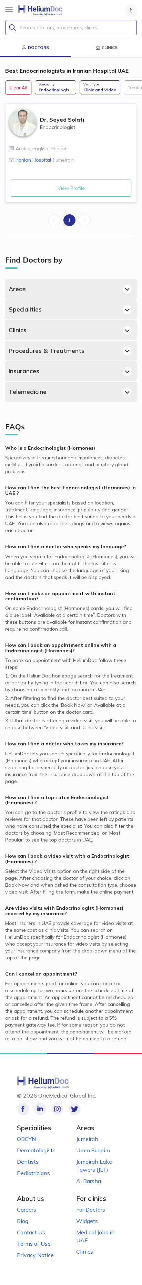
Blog (22, 1220)
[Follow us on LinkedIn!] (40, 1109)
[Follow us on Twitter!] (75, 1109)
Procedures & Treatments (46, 351)
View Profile (71, 188)
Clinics (18, 330)
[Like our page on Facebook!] (23, 1109)
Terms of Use (34, 1243)
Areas (17, 289)
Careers (26, 1209)
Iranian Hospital (45, 160)
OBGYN (26, 1138)
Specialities (25, 309)
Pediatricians (33, 1173)
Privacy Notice (35, 1255)
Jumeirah (87, 1138)
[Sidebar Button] (9, 9)
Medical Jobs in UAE (95, 1236)
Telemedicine (28, 392)
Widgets (87, 1220)
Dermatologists (36, 1150)
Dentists (28, 1161)
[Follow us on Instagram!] (57, 1109)
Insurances (24, 371)
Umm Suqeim (93, 1150)
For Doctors (90, 1209)
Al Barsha (88, 1180)
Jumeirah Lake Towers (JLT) (94, 1165)
